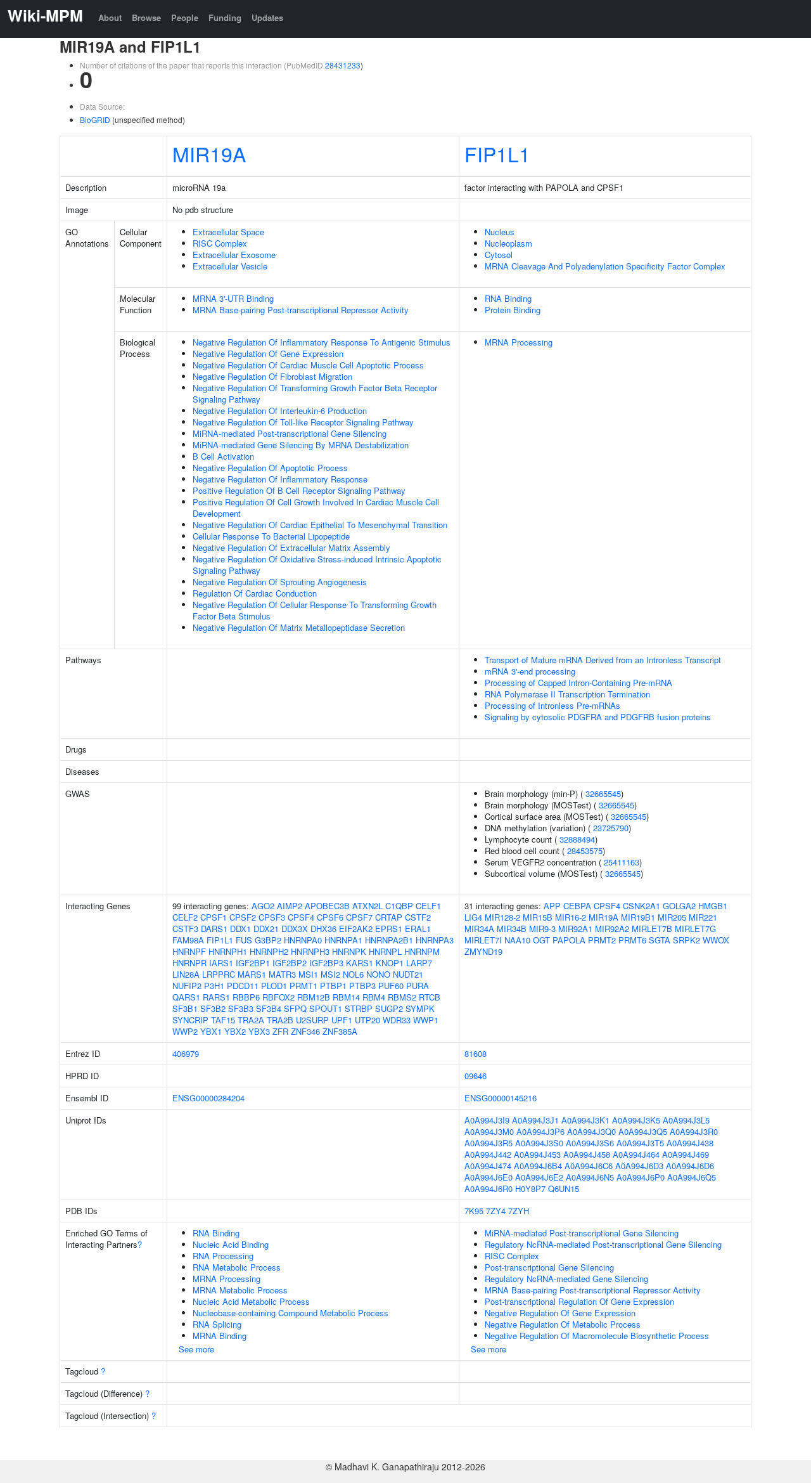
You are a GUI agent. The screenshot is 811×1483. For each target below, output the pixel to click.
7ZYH (518, 1211)
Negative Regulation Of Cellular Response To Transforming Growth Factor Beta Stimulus (315, 610)
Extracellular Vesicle (230, 266)
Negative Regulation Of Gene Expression (268, 353)
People (184, 17)
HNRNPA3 (435, 940)
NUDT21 (408, 974)
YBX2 (235, 1031)
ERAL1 (418, 929)
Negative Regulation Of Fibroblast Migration (272, 376)
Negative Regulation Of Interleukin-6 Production (280, 411)
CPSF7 (359, 917)
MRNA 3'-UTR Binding (233, 298)
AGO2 (263, 906)
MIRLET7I (483, 940)
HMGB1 (712, 906)
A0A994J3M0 (489, 1131)
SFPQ (295, 1008)
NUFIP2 (186, 986)
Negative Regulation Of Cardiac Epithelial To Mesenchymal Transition (320, 525)
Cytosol (499, 255)
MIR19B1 (638, 917)
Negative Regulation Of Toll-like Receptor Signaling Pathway (303, 422)
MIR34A (479, 929)
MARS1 (252, 974)
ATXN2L (367, 906)
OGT (541, 940)
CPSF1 (213, 917)
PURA (417, 986)
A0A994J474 (487, 1166)
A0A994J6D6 (690, 1166)
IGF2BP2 (289, 963)
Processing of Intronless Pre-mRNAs (552, 705)
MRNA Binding (219, 1336)
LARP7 (419, 963)
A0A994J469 (685, 1154)
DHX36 (323, 929)
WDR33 (397, 1020)
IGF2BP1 (253, 963)
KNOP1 (390, 963)
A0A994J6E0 (488, 1177)
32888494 (577, 839)
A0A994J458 (586, 1154)
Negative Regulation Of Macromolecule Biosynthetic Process (597, 1336)
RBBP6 (246, 997)
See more (196, 1349)
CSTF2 (418, 917)
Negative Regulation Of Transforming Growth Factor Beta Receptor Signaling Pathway (315, 393)
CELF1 (428, 906)
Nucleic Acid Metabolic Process (251, 1301)
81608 (475, 1053)
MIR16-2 (570, 917)
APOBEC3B (327, 906)
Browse (146, 17)
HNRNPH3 (310, 951)
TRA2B (280, 1020)
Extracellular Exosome (234, 255)
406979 (185, 1053)
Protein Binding (512, 310)
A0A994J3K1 (585, 1120)
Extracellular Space (228, 232)
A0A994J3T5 (640, 1143)
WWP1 (425, 1020)
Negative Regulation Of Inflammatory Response (280, 479)
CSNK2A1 (641, 906)
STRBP (359, 1008)
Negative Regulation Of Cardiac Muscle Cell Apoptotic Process (308, 365)
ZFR (280, 1031)
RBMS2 (402, 997)
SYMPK (420, 1008)
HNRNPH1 (227, 951)
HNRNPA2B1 (389, 940)
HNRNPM (422, 951)
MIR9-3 (542, 929)
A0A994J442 (487, 1154)
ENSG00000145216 (500, 1098)
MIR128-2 (502, 917)
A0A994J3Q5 (642, 1131)
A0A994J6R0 (488, 1188)
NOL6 (353, 974)
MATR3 (282, 974)
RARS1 (216, 997)
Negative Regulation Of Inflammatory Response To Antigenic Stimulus (321, 342)
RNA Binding (508, 298)
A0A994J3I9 (486, 1120)
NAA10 (517, 940)
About (110, 17)
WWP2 (185, 1031)
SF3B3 (240, 1008)
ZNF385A (339, 1031)
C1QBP (399, 906)
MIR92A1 (575, 929)
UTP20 (367, 1020)
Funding (224, 17)
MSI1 (308, 974)
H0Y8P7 (530, 1188)
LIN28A (186, 974)
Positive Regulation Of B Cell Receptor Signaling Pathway (299, 490)
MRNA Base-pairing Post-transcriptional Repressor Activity (301, 310)
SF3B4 (268, 1008)
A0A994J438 (690, 1143)
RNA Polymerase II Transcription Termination (567, 694)
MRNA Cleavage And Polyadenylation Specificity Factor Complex (605, 266)
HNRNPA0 (303, 940)
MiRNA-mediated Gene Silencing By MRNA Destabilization (301, 445)
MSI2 (330, 974)
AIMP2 (289, 906)
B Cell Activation (223, 456)
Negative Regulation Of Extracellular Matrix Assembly (291, 547)
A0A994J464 (636, 1154)
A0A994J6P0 (640, 1177)
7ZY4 (496, 1211)
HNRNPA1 (343, 940)
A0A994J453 (537, 1154)
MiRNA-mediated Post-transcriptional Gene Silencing (289, 433)
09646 (475, 1076)
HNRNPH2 (269, 951)
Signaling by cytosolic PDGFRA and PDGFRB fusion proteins (598, 717)
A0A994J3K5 (636, 1120)
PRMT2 (602, 940)
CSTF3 (185, 929)
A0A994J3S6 (590, 1143)
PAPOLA (568, 940)
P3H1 (214, 986)
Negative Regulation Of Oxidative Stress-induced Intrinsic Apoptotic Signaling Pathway (317, 564)
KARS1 (359, 963)
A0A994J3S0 (539, 1143)
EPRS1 (388, 929)
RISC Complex (220, 243)
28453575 (585, 851)
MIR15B (537, 917)
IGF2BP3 (326, 963)
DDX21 (266, 929)
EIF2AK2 (356, 929)
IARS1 (221, 963)
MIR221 (703, 917)
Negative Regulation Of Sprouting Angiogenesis (280, 582)
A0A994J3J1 (535, 1120)
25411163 (621, 862)
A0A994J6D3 (639, 1166)
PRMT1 (303, 986)
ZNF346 (305, 1031)
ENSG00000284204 (208, 1098)
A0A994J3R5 (488, 1143)
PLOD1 (274, 986)
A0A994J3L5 (686, 1120)
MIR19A (209, 153)
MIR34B (512, 929)
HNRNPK (349, 951)
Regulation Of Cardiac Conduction (255, 593)
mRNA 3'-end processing (530, 671)
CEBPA (577, 906)
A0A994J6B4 (538, 1166)
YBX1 (211, 1031)
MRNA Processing (518, 342)
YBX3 (259, 1031)
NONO (378, 974)
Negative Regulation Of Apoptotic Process (270, 468)
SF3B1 (185, 1008)
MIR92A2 (612, 929)
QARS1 (186, 997)
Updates (267, 17)
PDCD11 (243, 986)
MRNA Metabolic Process (240, 1290)
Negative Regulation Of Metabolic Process (563, 1324)
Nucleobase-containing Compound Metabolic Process (290, 1313)
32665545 (603, 793)
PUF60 (391, 986)
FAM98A (188, 940)
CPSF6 (330, 917)
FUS (244, 940)
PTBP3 (362, 986)
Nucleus (499, 232)
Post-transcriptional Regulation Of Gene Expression (579, 1301)
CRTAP (388, 917)
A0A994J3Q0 (591, 1131)
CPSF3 (272, 917)
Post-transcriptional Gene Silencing (549, 1267)
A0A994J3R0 (694, 1131)
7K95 (473, 1211)
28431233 (343, 65)
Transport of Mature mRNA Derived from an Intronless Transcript (603, 660)
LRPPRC (218, 974)
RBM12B (313, 997)
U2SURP (312, 1020)
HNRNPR (189, 963)
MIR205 (672, 917)
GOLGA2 (679, 906)
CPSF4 (301, 917)
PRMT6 (632, 940)
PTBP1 (333, 986)
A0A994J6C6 (589, 1166)
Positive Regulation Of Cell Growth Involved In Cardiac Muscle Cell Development (316, 507)
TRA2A (251, 1020)
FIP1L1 (497, 153)
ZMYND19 (483, 951)
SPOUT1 (325, 1008)
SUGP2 (389, 1008)
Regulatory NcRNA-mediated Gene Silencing (566, 1279)
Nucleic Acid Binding (231, 1244)
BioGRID (95, 119)
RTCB (429, 997)
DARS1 (214, 929)
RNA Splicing (217, 1324)
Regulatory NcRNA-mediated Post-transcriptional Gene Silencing (603, 1244)
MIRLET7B (652, 929)
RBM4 (373, 997)
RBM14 (346, 997)
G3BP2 (268, 940)
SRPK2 (686, 940)
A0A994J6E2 (539, 1177)
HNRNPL (385, 951)
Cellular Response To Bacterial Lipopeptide (271, 536)
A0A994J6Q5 (691, 1177)
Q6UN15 (563, 1188)
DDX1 (240, 929)
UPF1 (341, 1020)
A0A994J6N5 (590, 1177)
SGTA (659, 940)
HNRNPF (189, 951)
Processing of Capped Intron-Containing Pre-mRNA (578, 683)
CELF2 (185, 917)
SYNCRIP (190, 1020)
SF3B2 (213, 1008)
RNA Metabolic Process (237, 1267)
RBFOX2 (278, 997)
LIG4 (473, 917)
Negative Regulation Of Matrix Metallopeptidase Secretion (299, 627)
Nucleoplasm (508, 243)
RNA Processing (223, 1256)
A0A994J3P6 (540, 1131)
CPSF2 (242, 917)
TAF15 (223, 1020)
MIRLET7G (695, 929)
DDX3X (294, 929)
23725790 (611, 828)
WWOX (716, 940)
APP (552, 906)
